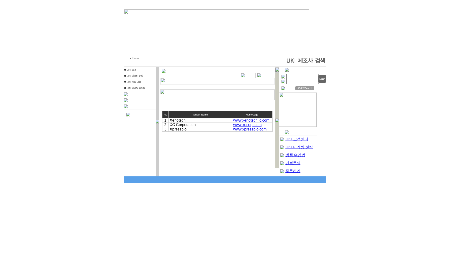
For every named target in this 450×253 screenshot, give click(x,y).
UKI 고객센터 (296, 139)
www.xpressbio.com (249, 129)
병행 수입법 (295, 155)
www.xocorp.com (247, 125)
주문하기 (292, 171)
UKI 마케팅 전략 (299, 147)
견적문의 (292, 163)
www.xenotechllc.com (251, 120)
